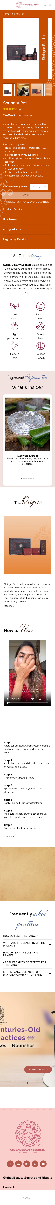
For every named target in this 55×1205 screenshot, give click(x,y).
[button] (4, 5)
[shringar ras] (27, 48)
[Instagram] (26, 1163)
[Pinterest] (35, 1163)
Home (6, 14)
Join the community (38, 1069)
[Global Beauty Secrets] (27, 5)
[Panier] (49, 5)
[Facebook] (10, 1163)
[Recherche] (45, 5)
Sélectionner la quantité (15, 186)
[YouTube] (43, 1163)
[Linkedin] (18, 1163)
